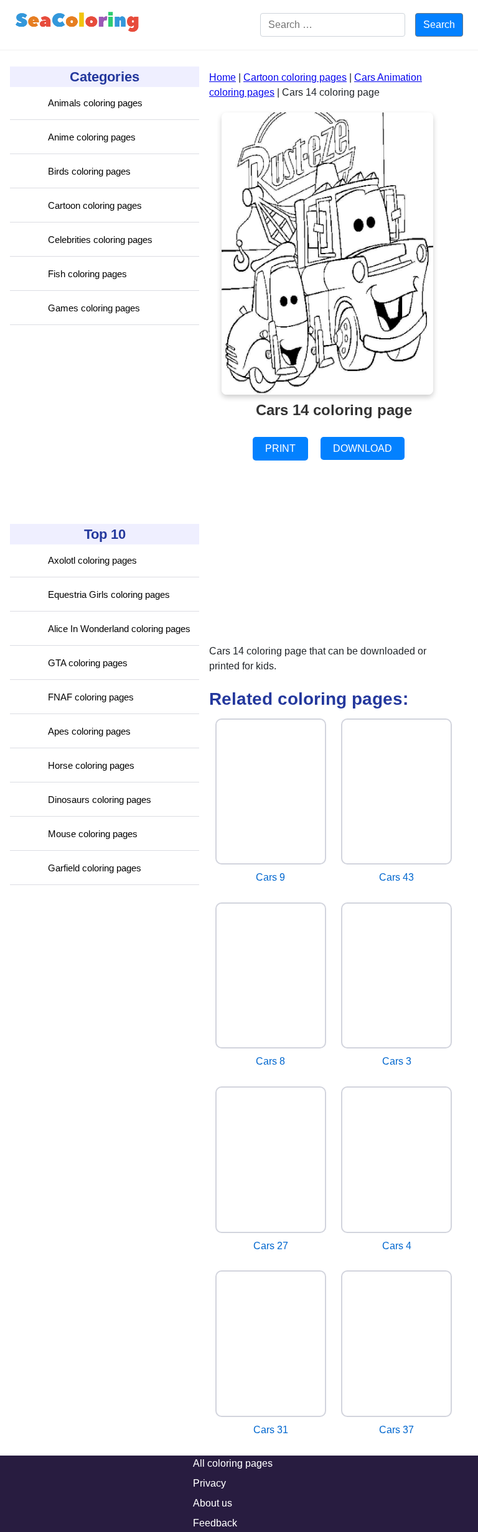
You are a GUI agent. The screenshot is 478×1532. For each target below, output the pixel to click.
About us (212, 1503)
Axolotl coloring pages (92, 560)
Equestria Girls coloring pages (109, 594)
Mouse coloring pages (93, 833)
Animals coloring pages (95, 103)
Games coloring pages (94, 308)
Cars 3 (396, 1061)
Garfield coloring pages (94, 868)
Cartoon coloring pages (95, 205)
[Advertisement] (103, 424)
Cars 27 (270, 1246)
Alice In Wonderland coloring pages (119, 628)
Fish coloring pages (87, 273)
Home (222, 77)
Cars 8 (270, 1061)
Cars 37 (396, 1429)
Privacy (209, 1483)
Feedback (215, 1523)
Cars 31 (270, 1429)
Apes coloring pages (89, 731)
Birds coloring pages (89, 171)
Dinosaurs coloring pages (99, 799)
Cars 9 (270, 877)
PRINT (280, 448)
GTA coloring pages (88, 663)
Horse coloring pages (91, 765)
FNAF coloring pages (91, 697)
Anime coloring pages (92, 137)
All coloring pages (233, 1463)
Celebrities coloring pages (100, 239)
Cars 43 (396, 877)
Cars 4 (396, 1246)
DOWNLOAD (362, 448)
